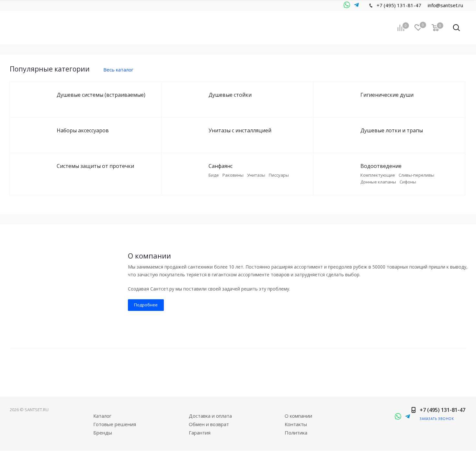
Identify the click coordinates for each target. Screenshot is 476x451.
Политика (296, 432)
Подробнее (146, 305)
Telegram (347, 5)
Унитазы (256, 175)
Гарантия (199, 432)
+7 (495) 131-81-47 (399, 5)
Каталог (102, 415)
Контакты (296, 424)
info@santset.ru (445, 5)
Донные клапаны (378, 182)
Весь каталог (118, 69)
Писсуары (279, 175)
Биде (214, 175)
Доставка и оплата (210, 415)
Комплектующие (377, 175)
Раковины (233, 175)
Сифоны (408, 182)
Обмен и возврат (209, 424)
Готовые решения (114, 424)
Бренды (102, 432)
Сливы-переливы (416, 175)
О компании (298, 415)
